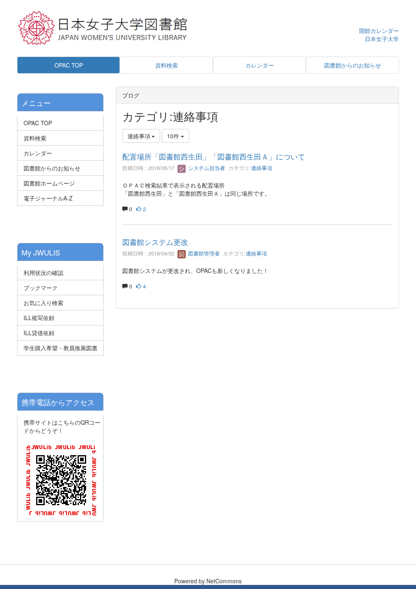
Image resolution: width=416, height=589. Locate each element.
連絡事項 (261, 168)
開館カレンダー (379, 30)
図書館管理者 (203, 253)
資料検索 (35, 138)
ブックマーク (41, 288)
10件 (174, 136)
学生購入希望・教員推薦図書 (61, 348)
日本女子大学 (382, 39)
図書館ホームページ (49, 183)
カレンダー (38, 153)
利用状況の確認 (43, 272)
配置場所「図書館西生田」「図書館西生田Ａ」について (213, 156)
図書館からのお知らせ (52, 168)
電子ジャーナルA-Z (48, 198)
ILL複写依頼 (39, 318)
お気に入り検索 (43, 303)
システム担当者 (205, 168)
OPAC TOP (38, 123)
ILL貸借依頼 (39, 333)
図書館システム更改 (155, 241)
